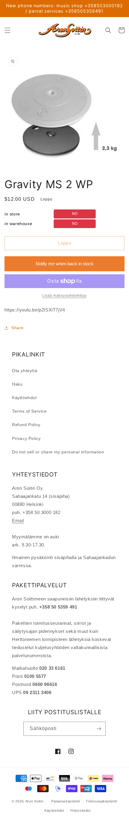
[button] (7, 30)
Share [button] (17, 327)
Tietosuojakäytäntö (101, 801)
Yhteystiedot (80, 810)
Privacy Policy (26, 438)
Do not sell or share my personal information (58, 452)
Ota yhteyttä (24, 370)
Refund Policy (26, 424)
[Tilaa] (98, 729)
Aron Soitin (35, 801)
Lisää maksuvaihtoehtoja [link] (64, 295)
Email (18, 520)
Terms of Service (29, 411)
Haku (17, 384)
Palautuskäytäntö (65, 801)
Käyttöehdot (24, 397)
